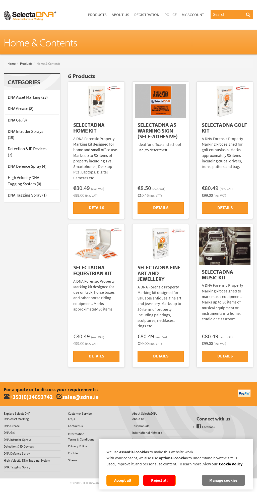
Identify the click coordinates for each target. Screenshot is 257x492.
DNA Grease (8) (20, 108)
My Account (193, 14)
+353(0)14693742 (31, 397)
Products (97, 14)
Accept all (123, 480)
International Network (147, 432)
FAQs (71, 419)
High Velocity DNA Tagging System (27, 460)
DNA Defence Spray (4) (27, 166)
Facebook (208, 427)
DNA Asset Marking (16, 419)
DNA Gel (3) (17, 120)
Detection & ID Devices (19, 446)
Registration (146, 14)
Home (12, 64)
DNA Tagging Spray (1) (27, 195)
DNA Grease (12, 426)
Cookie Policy (230, 464)
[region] (176, 464)
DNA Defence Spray (17, 453)
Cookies (73, 453)
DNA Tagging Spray (17, 467)
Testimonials (140, 426)
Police (170, 14)
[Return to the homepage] (30, 6)
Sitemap (73, 460)
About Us (120, 14)
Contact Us (75, 426)
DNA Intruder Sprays (17, 440)
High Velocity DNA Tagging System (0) (24, 181)
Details (96, 208)
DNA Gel (9, 432)
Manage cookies (223, 480)
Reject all (159, 480)
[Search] (248, 15)
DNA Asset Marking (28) (28, 97)
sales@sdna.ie (80, 397)
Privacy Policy (77, 446)
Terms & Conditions (81, 439)
